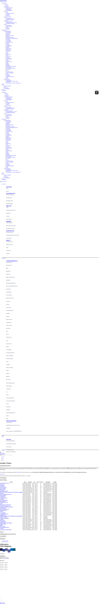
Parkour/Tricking (9, 61)
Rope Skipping (8, 67)
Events (7, 5)
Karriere (5, 17)
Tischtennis (8, 74)
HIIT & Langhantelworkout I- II (6, 494)
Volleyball (7, 75)
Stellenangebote (8, 107)
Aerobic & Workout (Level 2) (5, 505)
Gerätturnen (8, 134)
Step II (1, 503)
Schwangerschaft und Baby (10, 68)
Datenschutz (18, 571)
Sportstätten (6, 20)
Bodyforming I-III (3, 510)
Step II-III (2, 499)
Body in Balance (3, 488)
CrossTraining (8, 41)
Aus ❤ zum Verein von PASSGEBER (92, 573)
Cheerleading (8, 40)
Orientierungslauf (9, 58)
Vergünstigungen (9, 10)
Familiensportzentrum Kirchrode (11, 22)
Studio (3, 173)
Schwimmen (8, 69)
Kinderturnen (8, 54)
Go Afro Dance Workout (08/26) (5, 529)
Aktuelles (5, 93)
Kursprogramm (8, 80)
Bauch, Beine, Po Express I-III (5, 504)
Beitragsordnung (9, 9)
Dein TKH (4, 3)
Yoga (7, 78)
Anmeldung (4, 90)
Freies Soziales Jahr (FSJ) (10, 18)
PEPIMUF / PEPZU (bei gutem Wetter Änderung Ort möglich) (11, 492)
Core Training (2, 512)
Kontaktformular (9, 25)
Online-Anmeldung (9, 7)
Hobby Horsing (8, 48)
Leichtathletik (8, 147)
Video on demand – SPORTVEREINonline (13, 83)
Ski (6, 159)
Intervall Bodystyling (3, 500)
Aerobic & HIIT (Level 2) (4, 483)
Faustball (7, 43)
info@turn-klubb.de (6, 558)
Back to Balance (3, 508)
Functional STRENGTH (4, 509)
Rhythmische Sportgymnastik (11, 66)
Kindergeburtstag (7, 88)
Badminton (8, 33)
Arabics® (2, 528)
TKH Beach (8, 82)
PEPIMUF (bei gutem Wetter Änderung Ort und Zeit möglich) (11, 516)
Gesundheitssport (9, 45)
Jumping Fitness (3, 495)
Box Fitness (8, 39)
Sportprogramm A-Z (7, 120)
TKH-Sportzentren (9, 21)
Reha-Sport (8, 65)
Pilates (7, 62)
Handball (7, 46)
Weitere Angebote (7, 79)
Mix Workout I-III (3, 487)
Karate (7, 53)
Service (5, 24)
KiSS (7, 55)
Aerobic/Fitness (8, 121)
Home (3, 456)
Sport (3, 458)
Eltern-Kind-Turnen (9, 42)
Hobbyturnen (8, 49)
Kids (3, 84)
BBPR (1, 525)
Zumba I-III (2, 485)
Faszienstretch (2, 486)
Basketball (8, 36)
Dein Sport (4, 30)
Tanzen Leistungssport (10, 72)
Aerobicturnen (8, 32)
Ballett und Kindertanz (10, 35)
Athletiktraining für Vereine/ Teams (12, 81)
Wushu (7, 77)
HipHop (7, 47)
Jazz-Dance (8, 51)
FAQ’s (7, 27)
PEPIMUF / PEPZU (3, 517)
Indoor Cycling (8, 50)
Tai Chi (7, 160)
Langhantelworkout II (4, 513)
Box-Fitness (2, 484)
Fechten (7, 133)
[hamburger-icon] (0, 182)
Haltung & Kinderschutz (10, 13)
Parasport (7, 60)
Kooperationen (8, 16)
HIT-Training (2, 526)
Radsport (7, 64)
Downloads (8, 28)
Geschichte (8, 14)
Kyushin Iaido (8, 56)
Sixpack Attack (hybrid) (4, 518)
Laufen (7, 146)
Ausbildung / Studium (9, 19)
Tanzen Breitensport (9, 71)
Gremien (7, 15)
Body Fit (1, 511)
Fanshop (7, 29)
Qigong (7, 63)
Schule (3, 89)
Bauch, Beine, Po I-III (4, 491)
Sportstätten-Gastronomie (10, 23)
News (7, 94)
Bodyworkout (2, 520)
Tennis (7, 73)
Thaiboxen (2, 519)
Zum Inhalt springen (3, 0)
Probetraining (8, 8)
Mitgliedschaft (6, 6)
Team (7, 12)
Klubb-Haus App (9, 26)
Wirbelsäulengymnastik (10, 76)
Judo (7, 52)
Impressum (13, 571)
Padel (7, 59)
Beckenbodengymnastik (10, 37)
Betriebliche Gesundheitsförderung (12, 38)
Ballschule (8, 34)
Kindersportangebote (7, 85)
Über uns (5, 11)
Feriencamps (6, 87)
